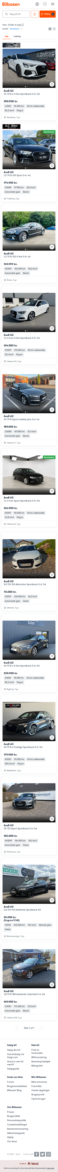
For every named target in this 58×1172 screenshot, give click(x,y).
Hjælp (10, 1137)
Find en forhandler (37, 1051)
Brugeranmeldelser (17, 1086)
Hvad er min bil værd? (15, 1063)
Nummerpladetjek (40, 1061)
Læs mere (50, 1168)
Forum (10, 1082)
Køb (6, 36)
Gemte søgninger (40, 1090)
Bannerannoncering (17, 1128)
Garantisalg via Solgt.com (15, 1056)
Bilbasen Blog (14, 1090)
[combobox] (16, 14)
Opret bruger (38, 1098)
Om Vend (12, 1141)
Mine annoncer (39, 1082)
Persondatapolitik (16, 1120)
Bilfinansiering (39, 1057)
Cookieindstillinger (17, 1124)
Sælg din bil (13, 1050)
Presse (10, 1112)
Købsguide (37, 1065)
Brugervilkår (13, 1116)
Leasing (17, 36)
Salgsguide (13, 1068)
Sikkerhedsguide (16, 1133)
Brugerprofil (37, 1094)
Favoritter (36, 1086)
